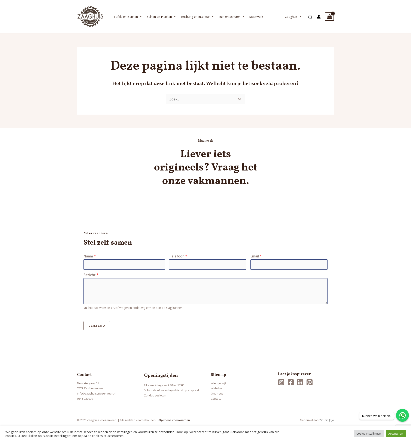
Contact (216, 399)
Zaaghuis (291, 17)
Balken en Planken (159, 17)
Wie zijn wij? (218, 383)
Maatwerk (256, 17)
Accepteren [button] (395, 433)
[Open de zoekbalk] (310, 15)
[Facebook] (290, 382)
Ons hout (217, 393)
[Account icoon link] (319, 17)
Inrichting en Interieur (195, 17)
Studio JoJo (327, 420)
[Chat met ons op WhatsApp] (402, 415)
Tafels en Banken (126, 17)
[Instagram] (281, 382)
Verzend (96, 325)
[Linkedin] (300, 382)
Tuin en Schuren (229, 17)
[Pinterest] (309, 382)
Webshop (217, 388)
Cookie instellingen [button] (368, 433)
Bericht (90, 274)
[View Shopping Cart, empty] (329, 16)
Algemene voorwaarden (174, 420)
